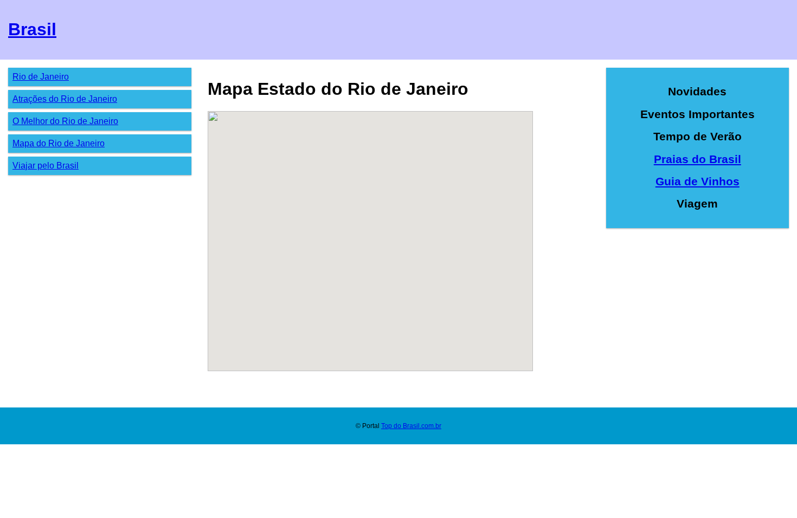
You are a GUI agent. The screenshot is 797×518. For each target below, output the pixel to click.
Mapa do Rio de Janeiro (58, 143)
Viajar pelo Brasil (45, 165)
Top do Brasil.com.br (411, 426)
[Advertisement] (697, 314)
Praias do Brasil (697, 159)
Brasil (32, 29)
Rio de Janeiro (40, 76)
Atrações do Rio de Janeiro (64, 98)
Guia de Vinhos (697, 181)
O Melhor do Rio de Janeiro (65, 121)
